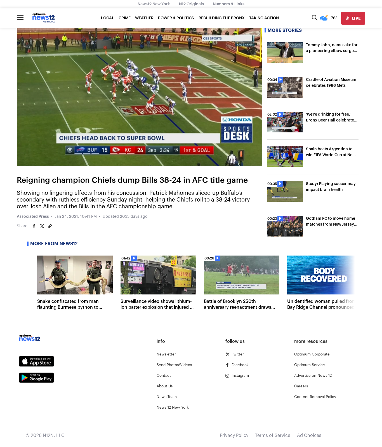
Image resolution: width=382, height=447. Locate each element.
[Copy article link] (50, 226)
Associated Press (33, 217)
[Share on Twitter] (42, 226)
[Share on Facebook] (34, 226)
